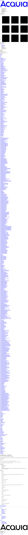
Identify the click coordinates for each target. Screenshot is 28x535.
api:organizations (2, 271)
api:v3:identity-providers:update (3, 366)
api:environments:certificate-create (4, 197)
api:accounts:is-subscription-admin (4, 145)
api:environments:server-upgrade (3, 243)
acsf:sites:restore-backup (2, 111)
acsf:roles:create (2, 88)
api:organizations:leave (2, 279)
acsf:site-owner (2, 97)
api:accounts (1, 137)
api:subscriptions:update (2, 314)
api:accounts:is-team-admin (3, 146)
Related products (3, 48)
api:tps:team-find (2, 324)
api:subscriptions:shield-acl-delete (3, 311)
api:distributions (2, 191)
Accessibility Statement (4, 509)
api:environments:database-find (3, 215)
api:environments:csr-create (3, 209)
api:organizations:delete (2, 277)
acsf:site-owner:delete (2, 98)
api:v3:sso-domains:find (2, 391)
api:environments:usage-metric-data (4, 250)
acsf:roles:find (1, 90)
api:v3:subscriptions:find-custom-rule (4, 399)
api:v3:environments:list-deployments (4, 350)
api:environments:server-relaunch (3, 241)
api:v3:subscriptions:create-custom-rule (4, 393)
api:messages (1, 264)
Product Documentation (4, 522)
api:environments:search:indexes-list (4, 239)
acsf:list (1, 85)
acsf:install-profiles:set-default (3, 84)
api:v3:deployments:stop (2, 339)
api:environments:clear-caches (3, 200)
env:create (1, 424)
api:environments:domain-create (3, 219)
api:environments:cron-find (3, 207)
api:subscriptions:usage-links (3, 316)
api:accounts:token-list (2, 152)
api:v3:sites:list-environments (3, 385)
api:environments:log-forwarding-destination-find (5, 228)
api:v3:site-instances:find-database (4, 374)
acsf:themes (1, 123)
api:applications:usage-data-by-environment (5, 178)
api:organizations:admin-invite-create (4, 273)
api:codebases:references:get (3, 188)
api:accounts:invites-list (2, 142)
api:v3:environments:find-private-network (4, 349)
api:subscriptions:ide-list (2, 308)
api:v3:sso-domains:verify (3, 392)
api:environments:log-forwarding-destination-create (5, 226)
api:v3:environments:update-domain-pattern (5, 355)
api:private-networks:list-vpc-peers (4, 298)
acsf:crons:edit (1, 64)
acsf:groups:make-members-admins (4, 77)
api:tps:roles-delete (2, 321)
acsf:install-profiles (2, 82)
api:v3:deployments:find (2, 338)
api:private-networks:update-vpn (3, 302)
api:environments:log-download (3, 225)
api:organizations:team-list (3, 287)
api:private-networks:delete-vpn (3, 293)
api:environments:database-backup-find (4, 213)
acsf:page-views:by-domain (3, 87)
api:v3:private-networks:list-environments (4, 367)
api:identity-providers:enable (3, 257)
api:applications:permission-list (3, 167)
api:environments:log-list (3, 230)
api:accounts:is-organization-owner (4, 144)
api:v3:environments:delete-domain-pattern (4, 343)
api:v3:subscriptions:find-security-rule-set (4, 401)
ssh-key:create (1, 450)
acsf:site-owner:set (2, 99)
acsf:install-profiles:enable (3, 83)
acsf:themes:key (2, 124)
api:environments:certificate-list (3, 199)
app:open (1, 414)
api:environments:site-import (3, 245)
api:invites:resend (2, 263)
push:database (1, 441)
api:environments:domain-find (3, 220)
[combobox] (4, 52)
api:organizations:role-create (3, 284)
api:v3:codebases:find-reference (3, 333)
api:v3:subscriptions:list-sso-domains (4, 407)
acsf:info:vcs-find (2, 81)
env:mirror (1, 426)
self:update (1, 449)
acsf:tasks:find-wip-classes (3, 117)
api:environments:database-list (3, 216)
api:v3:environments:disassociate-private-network (5, 345)
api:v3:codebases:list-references (3, 336)
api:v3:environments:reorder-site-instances (4, 353)
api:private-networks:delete (3, 292)
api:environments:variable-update (3, 253)
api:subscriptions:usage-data (3, 315)
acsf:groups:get (2, 76)
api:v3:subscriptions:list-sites (3, 406)
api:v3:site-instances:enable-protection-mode (5, 373)
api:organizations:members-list (3, 282)
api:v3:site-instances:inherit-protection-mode (5, 377)
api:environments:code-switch (3, 204)
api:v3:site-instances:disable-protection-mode (5, 372)
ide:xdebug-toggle (2, 435)
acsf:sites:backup (2, 101)
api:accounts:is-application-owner (3, 143)
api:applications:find (2, 164)
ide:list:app (1, 429)
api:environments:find (2, 224)
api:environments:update (3, 248)
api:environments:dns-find (3, 218)
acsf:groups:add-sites (2, 72)
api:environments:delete (2, 217)
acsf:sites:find (1, 108)
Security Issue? (3, 512)
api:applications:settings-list (3, 174)
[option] (14, 54)
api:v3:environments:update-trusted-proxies (5, 356)
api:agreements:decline (2, 155)
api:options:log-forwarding (3, 269)
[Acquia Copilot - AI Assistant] (1, 13)
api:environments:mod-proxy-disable (4, 232)
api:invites (1, 260)
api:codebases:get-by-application (3, 186)
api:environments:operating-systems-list (4, 234)
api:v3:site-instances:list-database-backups (4, 378)
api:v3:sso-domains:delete (3, 390)
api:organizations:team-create (3, 286)
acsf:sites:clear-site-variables (3, 104)
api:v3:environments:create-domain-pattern (4, 342)
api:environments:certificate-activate (4, 196)
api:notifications (2, 266)
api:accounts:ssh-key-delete (3, 149)
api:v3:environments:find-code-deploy (4, 347)
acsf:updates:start (2, 131)
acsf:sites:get (1, 109)
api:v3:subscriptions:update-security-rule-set (5, 410)
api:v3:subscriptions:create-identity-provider (5, 394)
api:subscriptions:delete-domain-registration (5, 305)
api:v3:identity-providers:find (3, 364)
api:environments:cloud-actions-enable (4, 201)
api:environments (2, 193)
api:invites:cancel (2, 261)
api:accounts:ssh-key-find (3, 150)
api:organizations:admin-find (3, 272)
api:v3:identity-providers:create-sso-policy (4, 361)
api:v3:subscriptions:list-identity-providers (4, 404)
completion (1, 54)
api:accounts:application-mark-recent (4, 138)
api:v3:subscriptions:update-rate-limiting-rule (5, 409)
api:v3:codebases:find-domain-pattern (4, 332)
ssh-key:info (1, 452)
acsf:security (1, 93)
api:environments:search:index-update (4, 238)
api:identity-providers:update (3, 259)
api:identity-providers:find (3, 258)
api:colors (1, 190)
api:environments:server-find (3, 240)
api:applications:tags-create (3, 175)
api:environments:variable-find (3, 252)
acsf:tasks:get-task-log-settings (3, 118)
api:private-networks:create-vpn (3, 291)
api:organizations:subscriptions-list (4, 285)
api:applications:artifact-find (3, 158)
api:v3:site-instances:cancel (3, 368)
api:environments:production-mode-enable (4, 235)
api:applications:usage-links (3, 179)
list (0, 56)
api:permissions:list (2, 289)
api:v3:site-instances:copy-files (3, 369)
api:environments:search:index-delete (4, 237)
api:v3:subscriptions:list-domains (3, 403)
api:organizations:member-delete (3, 281)
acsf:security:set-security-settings (3, 95)
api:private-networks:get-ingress (3, 296)
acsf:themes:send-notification (3, 126)
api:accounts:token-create (3, 151)
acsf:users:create (2, 133)
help (0, 55)
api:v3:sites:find (2, 384)
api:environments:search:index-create (4, 236)
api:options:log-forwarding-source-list (4, 270)
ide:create (1, 427)
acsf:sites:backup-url (2, 103)
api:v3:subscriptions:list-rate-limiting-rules (4, 405)
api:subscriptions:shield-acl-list (3, 312)
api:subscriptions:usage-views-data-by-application (5, 317)
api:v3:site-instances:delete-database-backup (5, 371)
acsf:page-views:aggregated (3, 86)
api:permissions (2, 288)
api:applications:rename (2, 170)
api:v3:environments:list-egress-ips (4, 351)
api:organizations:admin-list (3, 274)
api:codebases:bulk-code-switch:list (4, 183)
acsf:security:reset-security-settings (4, 94)
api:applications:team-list (3, 177)
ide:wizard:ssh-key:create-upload (3, 434)
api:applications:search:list (3, 173)
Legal (2, 511)
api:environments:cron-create (3, 205)
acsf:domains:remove (2, 69)
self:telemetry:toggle (2, 448)
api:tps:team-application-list (3, 322)
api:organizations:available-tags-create (4, 275)
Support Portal (3, 521)
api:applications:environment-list (3, 163)
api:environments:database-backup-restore (4, 214)
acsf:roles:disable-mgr (2, 89)
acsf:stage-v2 (1, 114)
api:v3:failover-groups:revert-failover (4, 360)
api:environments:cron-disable (3, 206)
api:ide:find (1, 255)
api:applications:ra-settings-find (3, 169)
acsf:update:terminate (2, 129)
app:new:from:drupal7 (2, 413)
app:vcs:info (1, 416)
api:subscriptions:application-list (3, 304)
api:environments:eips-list (3, 222)
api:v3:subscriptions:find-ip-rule (3, 400)
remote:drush (1, 444)
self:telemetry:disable (2, 447)
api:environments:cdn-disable (3, 194)
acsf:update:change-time (2, 128)
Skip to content (2, 0)
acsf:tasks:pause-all (2, 120)
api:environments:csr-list (2, 211)
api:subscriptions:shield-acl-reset (3, 313)
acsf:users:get (1, 135)
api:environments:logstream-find (3, 231)
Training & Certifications (4, 523)
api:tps (1, 319)
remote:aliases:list (2, 443)
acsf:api (1, 57)
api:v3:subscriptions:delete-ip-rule (4, 397)
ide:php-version (2, 431)
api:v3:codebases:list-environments (4, 335)
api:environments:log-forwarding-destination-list (5, 229)
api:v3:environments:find (3, 346)
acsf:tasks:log (1, 119)
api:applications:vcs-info (2, 181)
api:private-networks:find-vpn (3, 295)
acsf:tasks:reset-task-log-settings (3, 121)
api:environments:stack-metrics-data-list (4, 247)
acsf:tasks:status (2, 122)
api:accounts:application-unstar (3, 139)
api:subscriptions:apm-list (3, 303)
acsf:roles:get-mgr (2, 91)
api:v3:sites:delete (2, 383)
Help (1, 50)
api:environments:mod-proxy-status (4, 233)
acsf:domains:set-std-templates (3, 70)
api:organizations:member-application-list (4, 280)
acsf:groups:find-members (3, 75)
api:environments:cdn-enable (3, 195)
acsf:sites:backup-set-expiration (3, 102)
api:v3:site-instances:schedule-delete (4, 380)
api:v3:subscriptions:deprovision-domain (4, 398)
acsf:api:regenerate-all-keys (3, 59)
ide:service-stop (2, 433)
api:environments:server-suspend (3, 242)
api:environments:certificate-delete (4, 198)
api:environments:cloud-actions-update (4, 203)
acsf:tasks (1, 116)
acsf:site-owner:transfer (2, 100)
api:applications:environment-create (4, 162)
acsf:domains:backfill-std (3, 66)
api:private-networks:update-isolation (4, 301)
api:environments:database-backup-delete (4, 212)
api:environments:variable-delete (3, 251)
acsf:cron (1, 60)
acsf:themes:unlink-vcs (2, 127)
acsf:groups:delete (2, 73)
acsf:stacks (1, 112)
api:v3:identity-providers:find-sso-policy (4, 365)
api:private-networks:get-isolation (3, 297)
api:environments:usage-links (3, 249)
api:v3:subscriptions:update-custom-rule (4, 408)
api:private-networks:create (3, 290)
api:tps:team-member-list (3, 326)
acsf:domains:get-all (2, 67)
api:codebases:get (2, 185)
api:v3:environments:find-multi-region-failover (5, 348)
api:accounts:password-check (3, 148)
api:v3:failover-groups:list (3, 359)
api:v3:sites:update (2, 387)
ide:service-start (2, 432)
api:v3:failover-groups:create (3, 357)
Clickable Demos (3, 516)
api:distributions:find (2, 192)
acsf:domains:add (2, 65)
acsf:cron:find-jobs (2, 61)
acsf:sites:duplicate (2, 107)
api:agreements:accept (2, 154)
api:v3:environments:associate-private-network (5, 340)
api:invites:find (1, 262)
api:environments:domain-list (3, 221)
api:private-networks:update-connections (4, 300)
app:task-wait (1, 415)
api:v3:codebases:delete (2, 330)
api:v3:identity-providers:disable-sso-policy (5, 363)
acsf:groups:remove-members (3, 78)
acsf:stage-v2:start (2, 115)
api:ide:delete (1, 254)
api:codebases (1, 182)
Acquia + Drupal (3, 517)
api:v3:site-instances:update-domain (4, 381)
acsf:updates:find (2, 130)
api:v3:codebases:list (2, 334)
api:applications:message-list (3, 166)
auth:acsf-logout (2, 419)
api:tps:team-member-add (3, 325)
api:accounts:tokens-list (2, 153)
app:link (1, 412)
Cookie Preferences (4, 513)
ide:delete (1, 428)
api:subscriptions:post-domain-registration (4, 309)
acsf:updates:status (2, 132)
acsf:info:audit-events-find (3, 80)
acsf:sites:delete (2, 105)
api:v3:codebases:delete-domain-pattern (4, 331)
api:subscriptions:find (2, 307)
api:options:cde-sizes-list (2, 268)
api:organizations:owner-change (3, 283)
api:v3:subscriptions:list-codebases (4, 402)
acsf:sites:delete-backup (2, 106)
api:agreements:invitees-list (3, 156)
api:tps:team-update (2, 327)
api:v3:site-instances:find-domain (3, 376)
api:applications (2, 157)
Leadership (3, 510)
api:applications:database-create (3, 159)
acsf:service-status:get (2, 96)
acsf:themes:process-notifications (3, 125)
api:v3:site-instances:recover (3, 379)
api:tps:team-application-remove (3, 323)
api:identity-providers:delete (3, 256)
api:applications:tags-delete (3, 176)
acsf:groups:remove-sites (3, 79)
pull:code (1, 437)
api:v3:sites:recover (2, 386)
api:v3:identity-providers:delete (3, 362)
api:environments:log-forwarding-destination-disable (6, 227)
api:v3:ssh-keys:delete (2, 388)
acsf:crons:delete (2, 63)
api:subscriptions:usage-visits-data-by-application (5, 318)
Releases (3, 46)
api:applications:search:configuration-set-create (5, 171)
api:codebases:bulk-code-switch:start (4, 184)
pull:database (1, 438)
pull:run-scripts (1, 439)
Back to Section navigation (3, 505)
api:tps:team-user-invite (2, 328)
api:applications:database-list (3, 161)
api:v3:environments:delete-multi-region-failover (5, 344)
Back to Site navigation (2, 506)
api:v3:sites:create (2, 382)
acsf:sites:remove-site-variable (3, 110)
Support (2, 12)
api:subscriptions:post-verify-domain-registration (5, 310)
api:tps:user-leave (2, 329)
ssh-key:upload (2, 453)
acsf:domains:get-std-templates (3, 68)
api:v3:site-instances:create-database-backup (5, 370)
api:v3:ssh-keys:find (2, 389)
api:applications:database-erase (3, 160)
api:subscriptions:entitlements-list (3, 306)
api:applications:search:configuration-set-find (5, 172)
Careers (2, 518)
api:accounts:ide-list (2, 141)
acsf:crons (1, 62)
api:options (1, 267)
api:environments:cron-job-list (3, 208)
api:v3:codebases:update (2, 337)
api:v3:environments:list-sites (3, 352)
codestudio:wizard (2, 422)
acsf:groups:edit (2, 74)
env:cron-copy (1, 425)
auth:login (1, 420)
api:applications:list (2, 165)
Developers (3, 47)
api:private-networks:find (3, 294)
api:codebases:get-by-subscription (4, 187)
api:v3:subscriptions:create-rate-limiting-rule (5, 395)
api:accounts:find (2, 140)
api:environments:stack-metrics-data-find (4, 246)
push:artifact (1, 440)
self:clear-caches (2, 446)
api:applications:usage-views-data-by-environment (5, 180)
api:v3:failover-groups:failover (3, 358)
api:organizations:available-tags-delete (4, 276)
